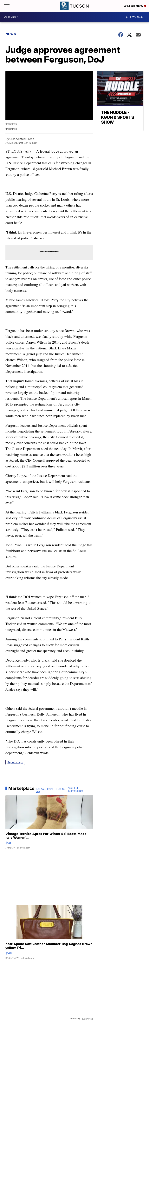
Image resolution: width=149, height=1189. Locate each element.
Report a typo (15, 762)
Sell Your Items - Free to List (50, 790)
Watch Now (134, 6)
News (10, 34)
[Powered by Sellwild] (87, 1018)
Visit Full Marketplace (75, 789)
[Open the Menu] (6, 6)
